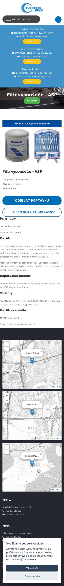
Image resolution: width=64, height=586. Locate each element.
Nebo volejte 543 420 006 (34, 212)
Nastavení (30, 559)
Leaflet (57, 386)
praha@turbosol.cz (23, 32)
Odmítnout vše (32, 576)
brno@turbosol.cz (23, 52)
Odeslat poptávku (32, 200)
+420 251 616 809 (44, 32)
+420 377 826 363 (44, 72)
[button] (32, 360)
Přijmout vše (32, 568)
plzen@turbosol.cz (23, 72)
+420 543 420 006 (44, 52)
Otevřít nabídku (21, 19)
